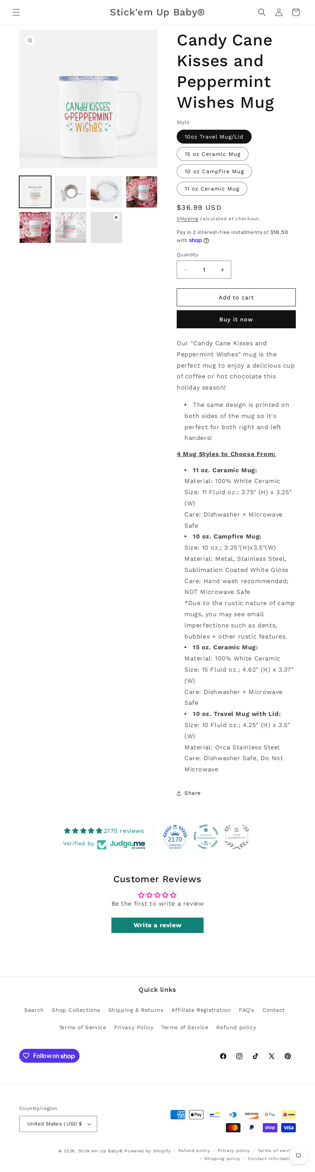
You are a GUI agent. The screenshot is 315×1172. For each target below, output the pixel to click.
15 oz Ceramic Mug (212, 154)
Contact (273, 1010)
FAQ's (246, 1010)
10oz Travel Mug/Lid (214, 137)
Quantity (187, 254)
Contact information (272, 1158)
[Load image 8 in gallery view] (35, 228)
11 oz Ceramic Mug (212, 189)
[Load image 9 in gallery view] (71, 228)
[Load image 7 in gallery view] (142, 192)
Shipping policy (222, 1158)
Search (34, 1010)
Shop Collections (76, 1010)
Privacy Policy (133, 1027)
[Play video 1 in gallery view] (106, 228)
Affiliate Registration (201, 1010)
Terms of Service (82, 1027)
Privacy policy (234, 1150)
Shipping (187, 218)
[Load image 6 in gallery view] (106, 192)
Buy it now (236, 319)
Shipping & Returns (136, 1010)
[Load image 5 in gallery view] (71, 192)
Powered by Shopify (147, 1151)
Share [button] (192, 793)
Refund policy (236, 1027)
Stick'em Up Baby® (100, 1151)
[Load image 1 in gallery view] (35, 192)
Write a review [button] (157, 925)
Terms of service (277, 1150)
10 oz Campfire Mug (214, 171)
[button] (16, 12)
